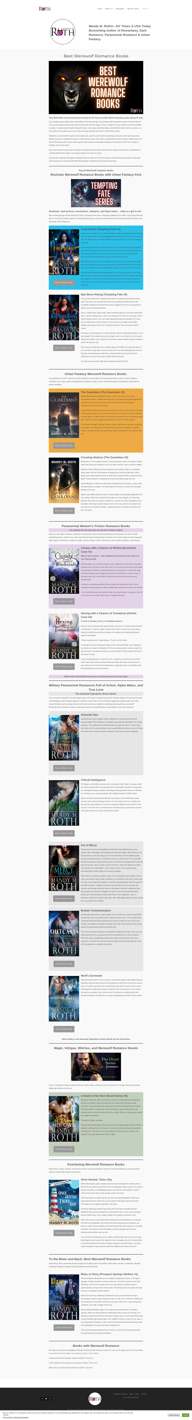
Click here (89, 1358)
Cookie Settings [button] (174, 1415)
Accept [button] (185, 1415)
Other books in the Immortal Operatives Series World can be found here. (96, 1039)
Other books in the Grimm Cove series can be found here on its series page (95, 676)
